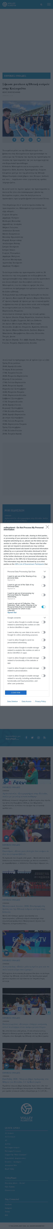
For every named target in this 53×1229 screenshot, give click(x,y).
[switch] (43, 577)
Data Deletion (12, 701)
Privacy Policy (40, 701)
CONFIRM (15, 693)
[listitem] (26, 571)
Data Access (26, 701)
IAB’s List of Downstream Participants (29, 564)
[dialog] (26, 614)
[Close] (48, 527)
